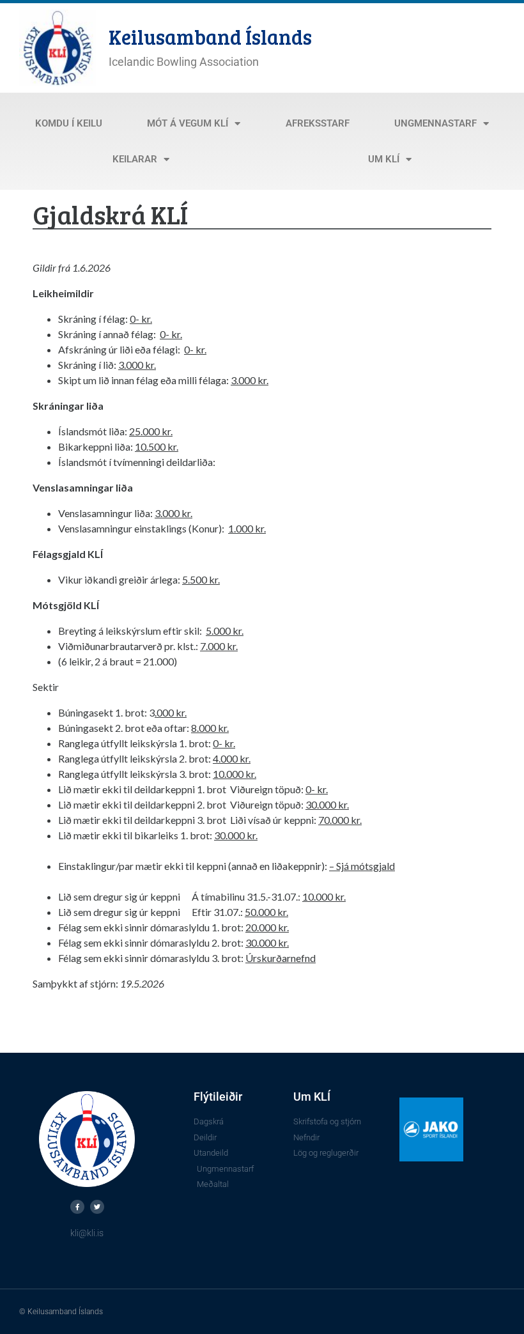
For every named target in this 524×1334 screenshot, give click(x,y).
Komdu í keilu (68, 123)
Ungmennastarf (435, 123)
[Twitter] (97, 1207)
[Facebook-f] (77, 1207)
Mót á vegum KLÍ (187, 123)
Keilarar (134, 159)
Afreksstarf (318, 123)
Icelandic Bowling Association (184, 61)
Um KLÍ (383, 159)
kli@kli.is (87, 1233)
